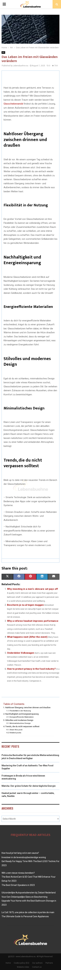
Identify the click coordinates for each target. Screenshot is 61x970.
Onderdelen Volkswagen (20, 652)
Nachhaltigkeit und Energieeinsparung (22, 714)
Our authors (37, 963)
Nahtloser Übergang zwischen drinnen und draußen (28, 707)
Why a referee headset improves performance (32, 621)
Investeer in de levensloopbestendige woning (24, 857)
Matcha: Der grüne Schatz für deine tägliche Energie (29, 786)
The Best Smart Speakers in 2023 (18, 885)
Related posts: (16, 733)
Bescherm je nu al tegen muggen (25, 605)
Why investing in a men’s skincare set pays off (32, 589)
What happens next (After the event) (27, 636)
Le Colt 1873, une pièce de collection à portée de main (28, 912)
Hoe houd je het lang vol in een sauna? (20, 853)
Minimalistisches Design (20, 723)
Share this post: (16, 730)
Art (3, 52)
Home (8, 963)
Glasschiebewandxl (13, 103)
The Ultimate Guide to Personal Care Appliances (25, 916)
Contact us (37, 967)
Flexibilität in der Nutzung (20, 711)
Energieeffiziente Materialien (22, 717)
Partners (49, 963)
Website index (23, 967)
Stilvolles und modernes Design (19, 720)
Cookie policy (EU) (21, 963)
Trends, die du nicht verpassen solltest (22, 726)
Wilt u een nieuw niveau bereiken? (18, 873)
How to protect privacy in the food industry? (31, 668)
